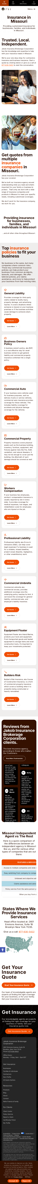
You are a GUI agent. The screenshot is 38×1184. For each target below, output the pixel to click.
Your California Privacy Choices (12, 1136)
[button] (2, 949)
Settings (28, 1177)
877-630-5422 (7, 65)
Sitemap (16, 1135)
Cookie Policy (29, 1133)
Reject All (26, 1181)
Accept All (13, 1181)
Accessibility (6, 1133)
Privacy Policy (16, 1133)
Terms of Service (8, 1135)
